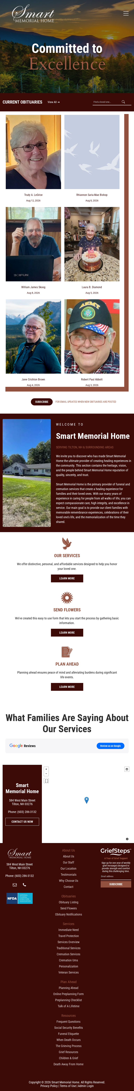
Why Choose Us (68, 880)
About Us (68, 856)
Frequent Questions (68, 1021)
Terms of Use (68, 1086)
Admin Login (86, 1086)
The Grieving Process (68, 1046)
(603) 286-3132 (26, 812)
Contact (68, 887)
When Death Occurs (69, 1040)
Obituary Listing (68, 902)
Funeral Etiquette (68, 1034)
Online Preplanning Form (68, 994)
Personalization (68, 966)
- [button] (46, 773)
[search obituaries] (124, 102)
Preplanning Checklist (68, 1000)
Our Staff (68, 862)
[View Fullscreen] (46, 780)
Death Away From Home (68, 1064)
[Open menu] (126, 13)
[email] (15, 885)
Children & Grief (68, 1058)
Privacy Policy (49, 1086)
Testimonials (68, 874)
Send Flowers (68, 908)
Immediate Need (68, 930)
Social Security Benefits (68, 1027)
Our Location (68, 868)
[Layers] (127, 769)
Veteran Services (68, 972)
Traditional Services (68, 948)
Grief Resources (68, 1052)
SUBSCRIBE (115, 884)
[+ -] (86, 804)
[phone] (24, 885)
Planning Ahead (68, 988)
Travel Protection (68, 936)
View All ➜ (54, 102)
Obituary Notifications (68, 914)
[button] (5, 756)
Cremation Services (68, 954)
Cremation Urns (68, 960)
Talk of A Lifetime (68, 1006)
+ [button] (46, 769)
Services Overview (69, 942)
